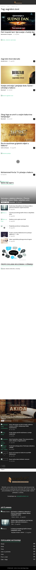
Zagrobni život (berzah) (10, 59)
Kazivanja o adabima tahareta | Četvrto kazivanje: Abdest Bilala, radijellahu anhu (15, 199)
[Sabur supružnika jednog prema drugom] (4, 241)
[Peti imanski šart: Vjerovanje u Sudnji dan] (18, 21)
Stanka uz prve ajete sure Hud (17, 219)
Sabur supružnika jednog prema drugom (20, 239)
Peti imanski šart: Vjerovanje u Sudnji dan (18, 32)
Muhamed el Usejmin (6, 34)
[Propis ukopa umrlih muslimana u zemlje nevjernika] (4, 434)
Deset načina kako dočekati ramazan (19, 459)
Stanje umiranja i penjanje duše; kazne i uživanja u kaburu (17, 87)
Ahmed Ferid (4, 61)
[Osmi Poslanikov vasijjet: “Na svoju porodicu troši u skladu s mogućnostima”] (4, 442)
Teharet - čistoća (5, 202)
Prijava (2, 469)
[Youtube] (21, 499)
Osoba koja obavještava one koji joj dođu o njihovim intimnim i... (22, 521)
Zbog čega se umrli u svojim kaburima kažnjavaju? (16, 115)
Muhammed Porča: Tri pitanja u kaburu (17, 172)
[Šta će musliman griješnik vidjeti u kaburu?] (18, 133)
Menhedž (3, 90)
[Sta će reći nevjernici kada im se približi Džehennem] (4, 454)
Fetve (12, 524)
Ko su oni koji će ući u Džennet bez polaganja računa (16, 418)
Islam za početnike (5, 551)
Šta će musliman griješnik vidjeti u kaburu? (15, 144)
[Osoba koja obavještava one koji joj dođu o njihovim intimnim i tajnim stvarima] (4, 207)
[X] (18, 499)
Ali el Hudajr (8, 420)
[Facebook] (14, 499)
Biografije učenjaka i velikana (17, 532)
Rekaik (2, 544)
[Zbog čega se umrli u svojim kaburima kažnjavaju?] (18, 104)
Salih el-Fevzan (5, 147)
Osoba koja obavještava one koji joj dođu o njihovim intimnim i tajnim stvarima (21, 206)
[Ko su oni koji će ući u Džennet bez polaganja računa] (18, 410)
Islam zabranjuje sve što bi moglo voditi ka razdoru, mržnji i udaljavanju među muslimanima (21, 426)
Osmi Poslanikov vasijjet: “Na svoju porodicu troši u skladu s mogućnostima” (21, 440)
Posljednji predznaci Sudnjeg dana (19, 226)
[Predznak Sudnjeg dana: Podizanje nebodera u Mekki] (4, 448)
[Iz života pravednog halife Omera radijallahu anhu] (4, 214)
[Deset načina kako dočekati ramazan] (4, 461)
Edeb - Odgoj (4, 559)
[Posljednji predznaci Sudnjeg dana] (4, 227)
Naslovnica (3, 6)
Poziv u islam (4, 557)
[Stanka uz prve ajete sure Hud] (4, 221)
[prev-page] (2, 466)
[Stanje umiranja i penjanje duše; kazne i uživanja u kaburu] (18, 75)
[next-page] (4, 466)
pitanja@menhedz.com (22, 496)
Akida (2, 420)
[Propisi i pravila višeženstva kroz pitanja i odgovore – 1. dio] (4, 234)
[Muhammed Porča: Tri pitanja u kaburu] (18, 161)
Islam (2, 554)
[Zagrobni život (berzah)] (18, 48)
